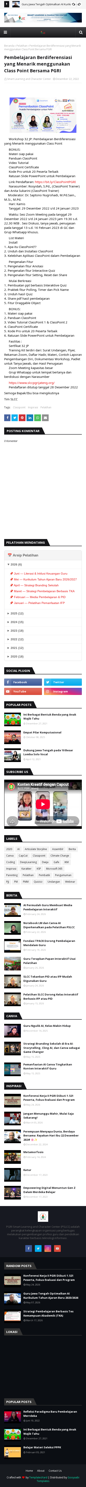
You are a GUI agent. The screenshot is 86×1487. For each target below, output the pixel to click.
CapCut (23, 855)
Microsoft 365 (54, 868)
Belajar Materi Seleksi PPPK (42, 1447)
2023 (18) (17, 630)
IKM (66, 862)
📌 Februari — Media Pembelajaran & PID (38, 597)
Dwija (45, 862)
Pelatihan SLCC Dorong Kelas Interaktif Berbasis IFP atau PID (50, 997)
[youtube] (23, 691)
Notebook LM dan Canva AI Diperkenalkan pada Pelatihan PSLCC (49, 925)
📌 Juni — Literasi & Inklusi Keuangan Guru (38, 573)
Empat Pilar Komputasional (42, 732)
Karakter (27, 868)
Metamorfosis (33, 1152)
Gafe (56, 862)
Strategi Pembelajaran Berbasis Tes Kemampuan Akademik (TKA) (48, 1313)
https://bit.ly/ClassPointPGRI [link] (55, 182)
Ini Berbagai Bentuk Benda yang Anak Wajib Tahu (49, 717)
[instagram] (63, 691)
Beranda (9, 45)
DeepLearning (28, 862)
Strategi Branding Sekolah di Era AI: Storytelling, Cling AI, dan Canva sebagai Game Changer (51, 1048)
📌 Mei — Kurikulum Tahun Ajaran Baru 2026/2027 (43, 579)
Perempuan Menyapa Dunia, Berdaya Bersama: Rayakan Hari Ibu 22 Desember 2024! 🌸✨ (51, 1136)
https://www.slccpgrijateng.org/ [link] (32, 383)
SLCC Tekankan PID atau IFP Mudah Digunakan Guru (47, 979)
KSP (39, 868)
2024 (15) (17, 622)
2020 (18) (17, 656)
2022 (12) (17, 639)
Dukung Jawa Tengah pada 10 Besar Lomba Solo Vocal (48, 752)
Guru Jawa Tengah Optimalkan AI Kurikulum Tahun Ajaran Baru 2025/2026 (50, 1296)
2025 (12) (17, 613)
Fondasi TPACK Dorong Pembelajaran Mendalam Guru (49, 943)
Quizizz (38, 881)
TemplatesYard (38, 1477)
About (40, 1470)
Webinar (70, 881)
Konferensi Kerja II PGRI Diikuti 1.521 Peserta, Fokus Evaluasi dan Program (49, 1098)
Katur (27, 1170)
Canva (10, 855)
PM (16, 881)
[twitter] (63, 682)
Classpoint (19, 407)
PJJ (7, 881)
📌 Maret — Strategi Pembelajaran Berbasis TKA (42, 591)
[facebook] (23, 682)
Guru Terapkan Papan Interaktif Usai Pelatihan (49, 961)
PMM (26, 881)
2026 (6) (16, 564)
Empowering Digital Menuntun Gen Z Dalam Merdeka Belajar (49, 1190)
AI (18, 849)
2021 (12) (17, 648)
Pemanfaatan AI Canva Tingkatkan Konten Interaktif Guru (47, 1066)
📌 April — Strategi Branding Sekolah (34, 585)
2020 (9, 849)
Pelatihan (21, 45)
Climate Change (60, 855)
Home (29, 1470)
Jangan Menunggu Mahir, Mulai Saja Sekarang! (48, 1116)
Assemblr (57, 849)
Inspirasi (33, 407)
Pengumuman (63, 875)
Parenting (12, 875)
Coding (10, 862)
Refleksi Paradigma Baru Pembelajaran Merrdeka (50, 1414)
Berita (72, 849)
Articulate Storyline (36, 849)
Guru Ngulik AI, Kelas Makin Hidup (47, 1026)
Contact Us (55, 1470)
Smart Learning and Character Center (29, 79)
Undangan (54, 881)
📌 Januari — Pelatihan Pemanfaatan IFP (37, 603)
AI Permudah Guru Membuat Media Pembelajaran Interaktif (47, 907)
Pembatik (44, 875)
